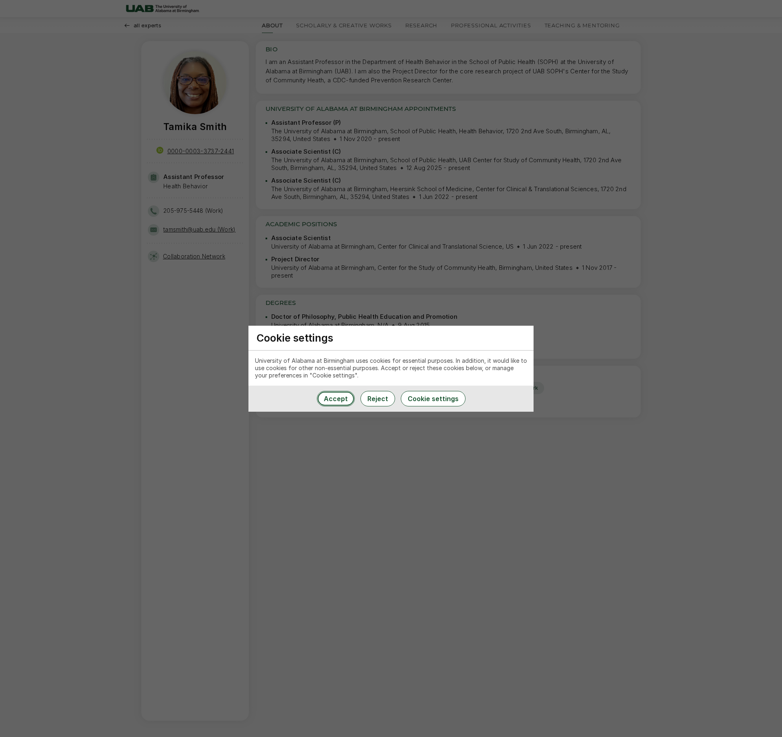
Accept (336, 399)
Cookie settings (433, 399)
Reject (377, 399)
